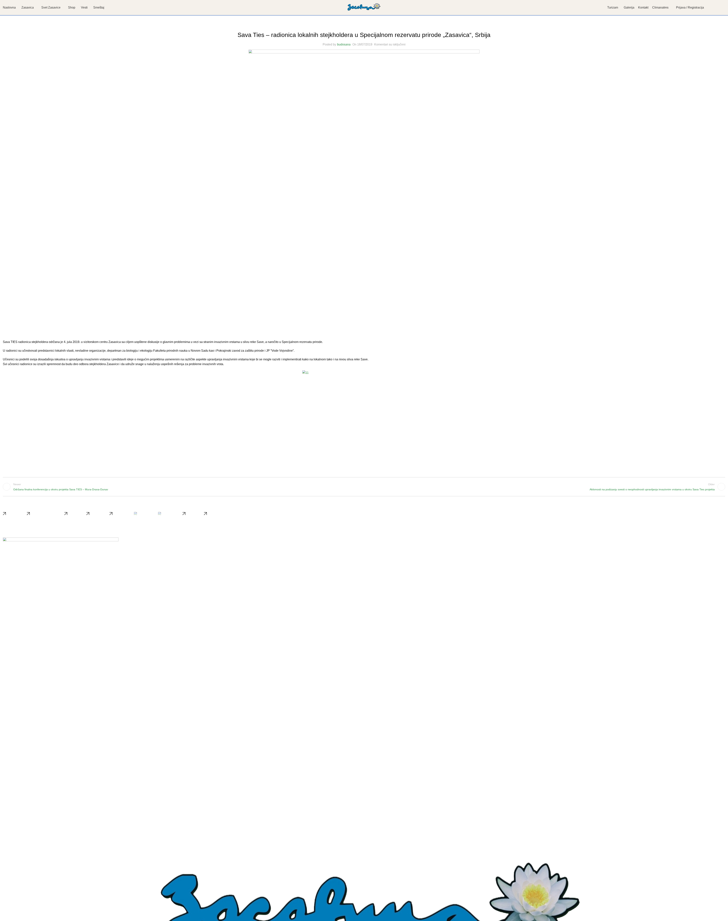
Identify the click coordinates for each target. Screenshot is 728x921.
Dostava (614, 566)
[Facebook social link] (6, 465)
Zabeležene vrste (377, 553)
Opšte (379, 25)
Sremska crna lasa (257, 585)
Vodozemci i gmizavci (137, 617)
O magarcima (254, 547)
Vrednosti (372, 547)
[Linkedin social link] (35, 465)
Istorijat (250, 623)
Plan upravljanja (133, 566)
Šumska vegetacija (135, 598)
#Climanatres (132, 649)
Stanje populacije (256, 636)
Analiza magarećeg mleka (261, 553)
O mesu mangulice (257, 591)
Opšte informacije (498, 547)
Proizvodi (251, 560)
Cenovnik (493, 579)
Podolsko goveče (377, 585)
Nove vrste (373, 610)
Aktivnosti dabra (255, 649)
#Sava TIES (351, 25)
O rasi (249, 578)
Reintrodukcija (254, 642)
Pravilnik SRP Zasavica (502, 611)
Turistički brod (496, 560)
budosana (344, 44)
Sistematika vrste (256, 629)
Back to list (364, 487)
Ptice (127, 624)
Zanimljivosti (374, 560)
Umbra (371, 578)
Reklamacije (617, 560)
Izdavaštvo (373, 623)
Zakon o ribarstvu (498, 604)
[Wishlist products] (713, 7)
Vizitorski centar (497, 553)
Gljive (127, 591)
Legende (129, 560)
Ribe (127, 611)
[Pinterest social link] (25, 465)
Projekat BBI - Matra (500, 573)
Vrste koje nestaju (377, 604)
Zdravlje (250, 598)
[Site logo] (364, 7)
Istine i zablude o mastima (261, 604)
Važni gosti (494, 566)
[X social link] (16, 465)
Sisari (127, 630)
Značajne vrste (133, 585)
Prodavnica (616, 547)
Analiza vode (374, 616)
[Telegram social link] (44, 465)
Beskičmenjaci (132, 604)
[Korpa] (723, 7)
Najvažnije (367, 25)
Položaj (128, 553)
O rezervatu (131, 547)
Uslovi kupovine (619, 553)
